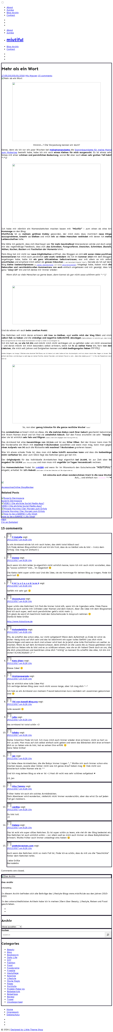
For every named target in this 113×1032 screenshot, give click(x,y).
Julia (14, 717)
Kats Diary (18, 660)
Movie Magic (13, 981)
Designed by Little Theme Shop (26, 1029)
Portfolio (12, 986)
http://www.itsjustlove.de (20, 621)
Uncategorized (14, 1002)
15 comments (45, 75)
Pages (10, 983)
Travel (10, 999)
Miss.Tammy (18, 786)
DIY (9, 960)
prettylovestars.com (22, 845)
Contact (11, 15)
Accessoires (8, 487)
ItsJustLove (18, 598)
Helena (15, 825)
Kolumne (11, 975)
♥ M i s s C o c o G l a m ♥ (25, 583)
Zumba (10, 10)
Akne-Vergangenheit (69, 265)
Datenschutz (13, 1014)
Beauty (10, 949)
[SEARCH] (108, 934)
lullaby (15, 732)
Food (9, 965)
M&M (3, 519)
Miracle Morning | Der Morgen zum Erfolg (23, 511)
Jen (13, 756)
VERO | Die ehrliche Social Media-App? (22, 506)
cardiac (16, 807)
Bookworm (13, 954)
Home (10, 1009)
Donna (15, 557)
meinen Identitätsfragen (44, 265)
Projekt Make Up (16, 989)
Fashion (11, 962)
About (10, 7)
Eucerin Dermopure (12, 500)
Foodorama (13, 968)
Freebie (11, 970)
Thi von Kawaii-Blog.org (25, 701)
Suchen (5, 930)
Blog (9, 952)
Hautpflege (12, 973)
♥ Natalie (17, 537)
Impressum (13, 1012)
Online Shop (20, 487)
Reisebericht (13, 991)
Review (29, 487)
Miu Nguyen (31, 75)
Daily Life (12, 957)
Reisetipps (12, 994)
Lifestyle (11, 978)
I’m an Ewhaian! (9, 522)
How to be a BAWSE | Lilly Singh (18, 516)
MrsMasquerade (20, 676)
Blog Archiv (13, 12)
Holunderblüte (19, 629)
